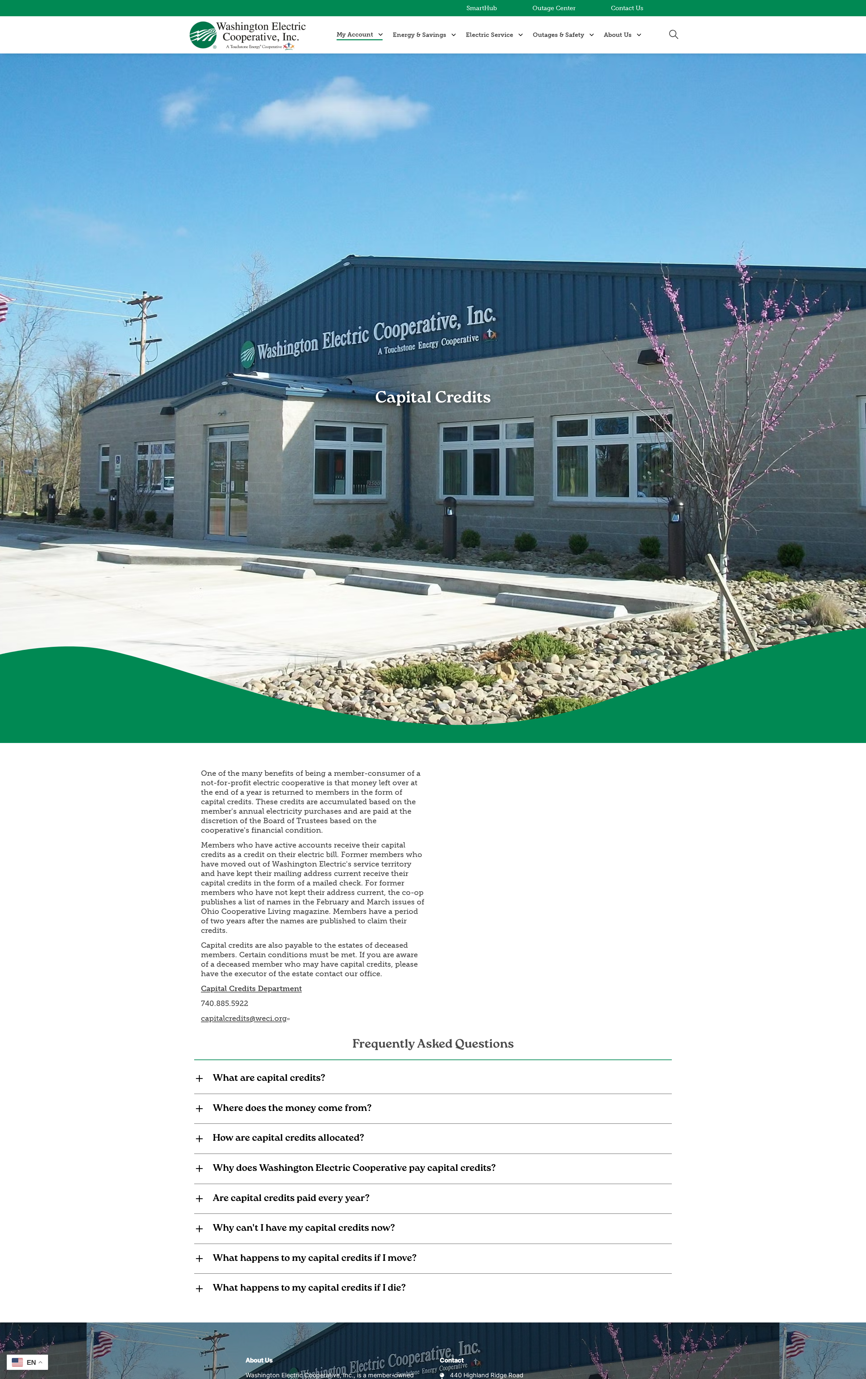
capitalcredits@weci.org (244, 1018)
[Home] (248, 35)
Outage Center (554, 8)
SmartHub (481, 8)
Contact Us (627, 8)
